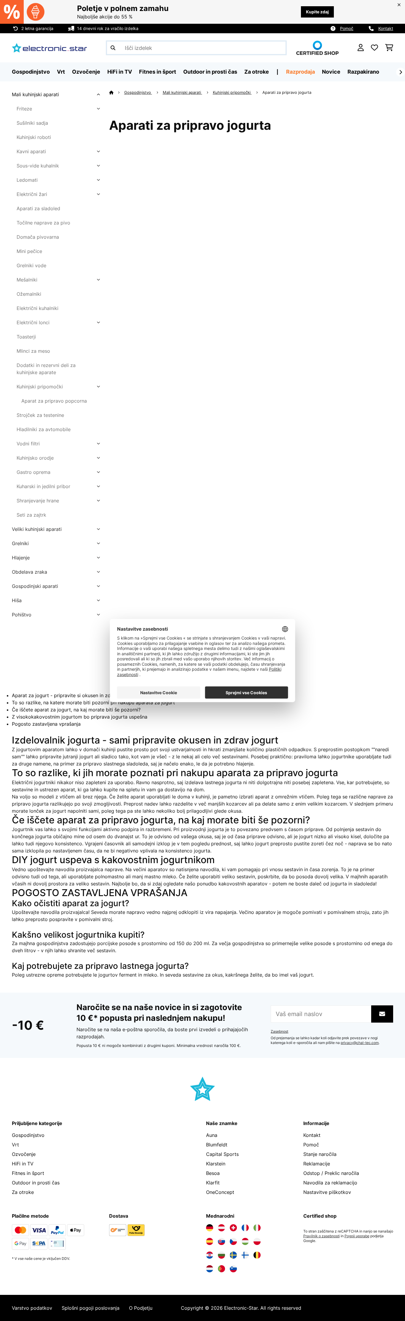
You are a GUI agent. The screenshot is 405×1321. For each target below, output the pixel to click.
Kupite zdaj (317, 11)
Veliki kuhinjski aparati (37, 529)
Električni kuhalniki (37, 308)
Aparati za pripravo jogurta (287, 92)
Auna (211, 1135)
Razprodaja (300, 72)
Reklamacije (316, 1164)
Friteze (24, 109)
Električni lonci (33, 322)
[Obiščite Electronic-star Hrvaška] (209, 1255)
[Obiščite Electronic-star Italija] (257, 1227)
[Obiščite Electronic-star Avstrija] (221, 1227)
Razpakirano (363, 72)
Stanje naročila (320, 1154)
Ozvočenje (24, 1154)
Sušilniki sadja (32, 123)
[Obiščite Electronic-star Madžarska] (245, 1241)
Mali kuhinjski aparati (35, 94)
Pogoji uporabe (357, 1236)
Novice (331, 72)
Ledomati (27, 180)
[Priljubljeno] (374, 47)
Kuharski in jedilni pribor (43, 486)
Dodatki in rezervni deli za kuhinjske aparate (46, 368)
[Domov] (116, 92)
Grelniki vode (31, 265)
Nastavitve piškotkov (327, 1192)
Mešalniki (27, 280)
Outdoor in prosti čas (36, 1183)
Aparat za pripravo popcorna (54, 401)
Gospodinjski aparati (35, 586)
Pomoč (346, 28)
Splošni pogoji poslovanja (90, 1308)
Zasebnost (279, 1031)
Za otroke (23, 1192)
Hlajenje (21, 558)
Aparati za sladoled (38, 208)
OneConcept (220, 1192)
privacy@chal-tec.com (360, 1043)
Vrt (15, 1145)
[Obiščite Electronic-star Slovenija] (233, 1268)
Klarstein (215, 1164)
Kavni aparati (31, 151)
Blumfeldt (216, 1145)
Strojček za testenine (40, 415)
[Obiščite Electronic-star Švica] (233, 1227)
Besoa (213, 1173)
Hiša (17, 600)
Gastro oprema (33, 472)
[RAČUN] (361, 47)
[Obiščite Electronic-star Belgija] (257, 1255)
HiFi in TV (23, 1164)
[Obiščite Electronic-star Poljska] (257, 1241)
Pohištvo (21, 615)
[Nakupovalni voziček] (389, 47)
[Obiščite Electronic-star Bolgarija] (221, 1255)
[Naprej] (400, 72)
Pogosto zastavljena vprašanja (46, 724)
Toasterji (26, 337)
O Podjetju (140, 1308)
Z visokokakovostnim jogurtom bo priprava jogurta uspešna (79, 717)
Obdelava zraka (29, 572)
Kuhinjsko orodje (35, 458)
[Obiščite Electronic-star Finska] (245, 1255)
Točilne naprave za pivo (43, 223)
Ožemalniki (29, 294)
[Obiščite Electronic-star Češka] (233, 1241)
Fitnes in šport (28, 1173)
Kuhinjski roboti (34, 137)
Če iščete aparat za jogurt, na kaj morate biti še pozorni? (76, 710)
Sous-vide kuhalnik (38, 166)
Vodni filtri (28, 444)
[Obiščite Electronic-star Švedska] (233, 1255)
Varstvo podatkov (32, 1308)
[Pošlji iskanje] (113, 47)
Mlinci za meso (33, 351)
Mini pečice (29, 251)
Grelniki (20, 543)
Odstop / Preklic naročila (331, 1173)
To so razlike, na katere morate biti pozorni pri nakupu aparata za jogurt (93, 702)
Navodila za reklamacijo (330, 1183)
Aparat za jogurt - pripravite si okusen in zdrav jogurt (72, 695)
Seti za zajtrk (31, 515)
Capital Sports (222, 1154)
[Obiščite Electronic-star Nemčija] (209, 1227)
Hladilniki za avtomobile (44, 429)
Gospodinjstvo (138, 92)
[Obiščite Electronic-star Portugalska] (221, 1268)
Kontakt (385, 28)
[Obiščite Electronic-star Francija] (245, 1227)
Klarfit (213, 1183)
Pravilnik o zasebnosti (321, 1236)
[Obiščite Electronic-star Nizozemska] (209, 1268)
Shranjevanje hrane (38, 501)
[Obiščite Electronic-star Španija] (209, 1241)
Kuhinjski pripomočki (40, 387)
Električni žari (32, 194)
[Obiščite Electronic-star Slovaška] (221, 1241)
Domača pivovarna (38, 237)
